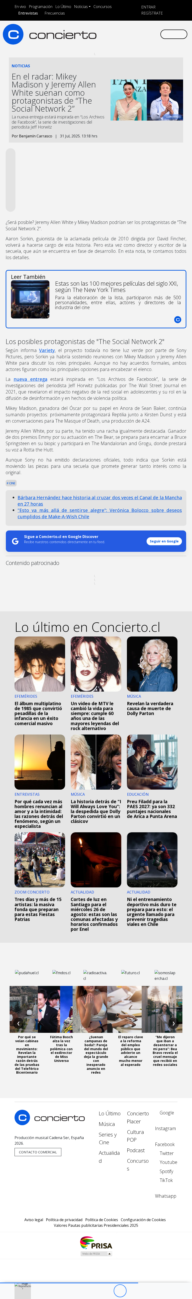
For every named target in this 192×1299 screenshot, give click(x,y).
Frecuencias (54, 13)
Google (166, 1113)
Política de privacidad (64, 1219)
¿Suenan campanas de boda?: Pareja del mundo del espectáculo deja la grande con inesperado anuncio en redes (96, 1055)
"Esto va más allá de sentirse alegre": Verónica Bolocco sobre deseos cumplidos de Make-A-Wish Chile (100, 513)
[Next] (145, 1290)
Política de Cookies (101, 1219)
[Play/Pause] (120, 1290)
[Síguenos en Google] (104, 34)
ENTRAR (147, 7)
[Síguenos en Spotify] (141, 34)
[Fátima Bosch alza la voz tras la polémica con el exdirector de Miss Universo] (61, 1009)
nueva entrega (30, 379)
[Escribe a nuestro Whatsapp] (156, 34)
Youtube (168, 1162)
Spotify (166, 1171)
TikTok (166, 1180)
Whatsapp (165, 1196)
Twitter (166, 1153)
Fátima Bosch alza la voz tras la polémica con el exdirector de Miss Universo (61, 1049)
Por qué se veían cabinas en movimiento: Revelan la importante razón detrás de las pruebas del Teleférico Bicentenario (27, 1055)
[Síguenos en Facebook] (119, 34)
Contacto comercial (38, 1152)
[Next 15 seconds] (132, 1290)
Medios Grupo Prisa (96, 1254)
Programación (40, 6)
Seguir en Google (164, 541)
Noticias (81, 6)
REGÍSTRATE (151, 13)
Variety (47, 350)
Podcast (136, 1150)
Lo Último (63, 6)
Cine (11, 483)
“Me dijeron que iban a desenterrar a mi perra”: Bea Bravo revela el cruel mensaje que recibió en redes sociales (165, 1051)
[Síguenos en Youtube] (134, 34)
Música (107, 1124)
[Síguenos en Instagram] (111, 34)
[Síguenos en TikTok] (149, 34)
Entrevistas (28, 13)
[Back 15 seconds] (107, 1290)
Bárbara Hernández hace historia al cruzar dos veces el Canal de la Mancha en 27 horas (100, 500)
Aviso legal (33, 1219)
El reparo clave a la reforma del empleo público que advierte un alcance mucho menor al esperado (130, 1051)
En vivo (20, 6)
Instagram (165, 1128)
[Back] (94, 1290)
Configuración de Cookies (143, 1219)
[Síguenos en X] (126, 34)
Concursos (102, 6)
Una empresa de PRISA (96, 1242)
